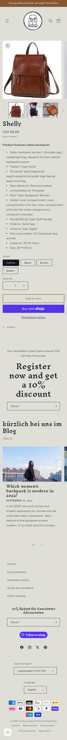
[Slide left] (4, 111)
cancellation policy (18, 580)
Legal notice (45, 731)
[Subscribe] (56, 406)
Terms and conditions (20, 588)
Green (10, 270)
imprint (11, 564)
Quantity (8, 278)
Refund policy (30, 725)
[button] (7, 21)
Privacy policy (48, 725)
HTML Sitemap (16, 596)
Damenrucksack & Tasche (31, 721)
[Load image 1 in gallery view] (16, 109)
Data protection (16, 572)
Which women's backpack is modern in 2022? (30, 491)
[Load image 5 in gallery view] (33, 109)
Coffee (10, 262)
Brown (44, 262)
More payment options (33, 317)
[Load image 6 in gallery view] (50, 109)
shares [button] (11, 327)
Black (27, 262)
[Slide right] (63, 111)
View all (7, 438)
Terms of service (27, 731)
